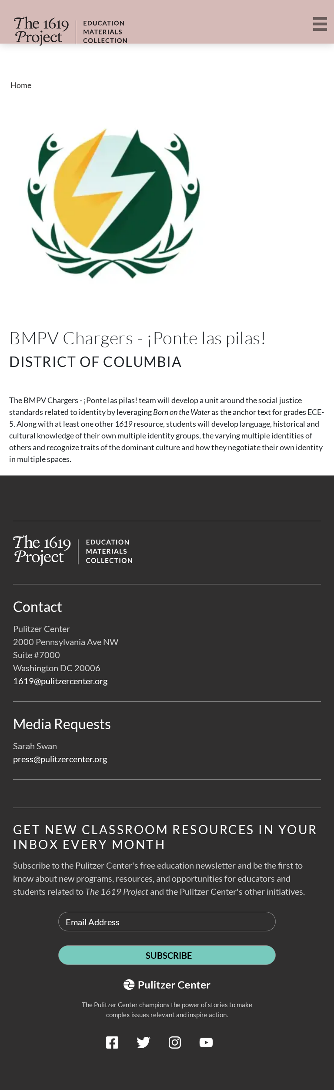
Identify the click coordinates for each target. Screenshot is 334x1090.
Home (20, 85)
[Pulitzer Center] (167, 1062)
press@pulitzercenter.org (60, 759)
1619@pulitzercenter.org (60, 681)
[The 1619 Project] (55, 25)
